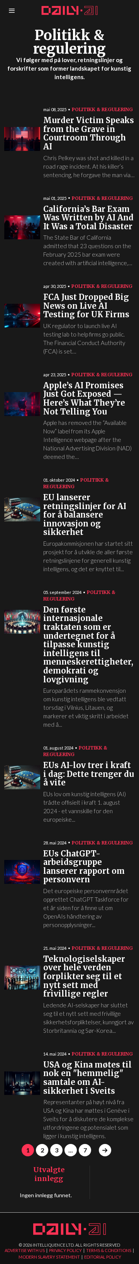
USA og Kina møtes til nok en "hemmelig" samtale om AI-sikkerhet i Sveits (87, 1078)
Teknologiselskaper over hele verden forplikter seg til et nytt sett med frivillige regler (84, 976)
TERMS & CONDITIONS (108, 1250)
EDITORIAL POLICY (102, 1256)
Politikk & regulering (102, 109)
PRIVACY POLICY (65, 1250)
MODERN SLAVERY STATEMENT (49, 1256)
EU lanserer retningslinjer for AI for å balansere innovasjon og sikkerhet (84, 515)
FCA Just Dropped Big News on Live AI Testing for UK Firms (86, 306)
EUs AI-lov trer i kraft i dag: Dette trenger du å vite (88, 774)
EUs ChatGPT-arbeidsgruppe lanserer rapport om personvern (84, 867)
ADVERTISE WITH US (25, 1250)
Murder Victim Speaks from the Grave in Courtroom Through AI (88, 133)
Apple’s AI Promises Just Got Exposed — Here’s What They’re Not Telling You (84, 398)
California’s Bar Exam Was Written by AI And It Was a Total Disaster (88, 218)
